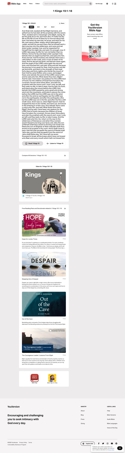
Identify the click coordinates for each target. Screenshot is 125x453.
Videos (37, 3)
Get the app (99, 3)
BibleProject (29, 197)
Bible (24, 3)
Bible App (34, 383)
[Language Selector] (107, 3)
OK (120, 448)
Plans (30, 3)
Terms (30, 442)
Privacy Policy (23, 442)
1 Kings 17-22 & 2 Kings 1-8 (37, 195)
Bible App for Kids (52, 383)
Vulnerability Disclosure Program (17, 444)
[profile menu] (113, 3)
